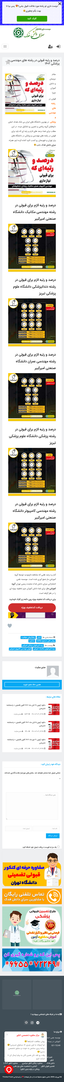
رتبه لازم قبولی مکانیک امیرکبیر (44, 649)
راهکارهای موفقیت (28, 637)
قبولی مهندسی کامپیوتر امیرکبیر (20, 649)
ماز (48, 579)
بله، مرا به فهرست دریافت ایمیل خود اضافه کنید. (39, 847)
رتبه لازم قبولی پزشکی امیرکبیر (32, 645)
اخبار (39, 637)
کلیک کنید (32, 19)
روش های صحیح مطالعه (46, 640)
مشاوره (31, 640)
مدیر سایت (40, 667)
